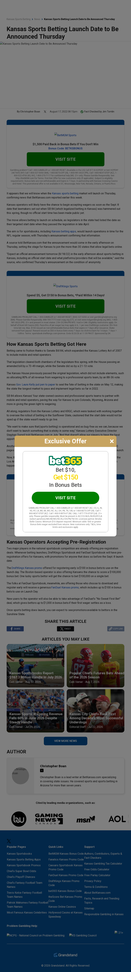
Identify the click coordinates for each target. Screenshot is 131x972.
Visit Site (65, 497)
